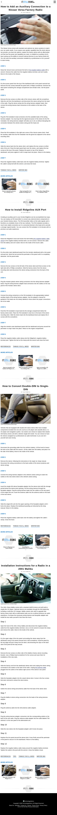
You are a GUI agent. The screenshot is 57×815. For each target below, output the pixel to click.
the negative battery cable (37, 70)
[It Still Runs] (28, 2)
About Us (11, 805)
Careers (29, 805)
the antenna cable (40, 667)
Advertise (17, 805)
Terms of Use (35, 805)
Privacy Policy (43, 805)
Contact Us (23, 805)
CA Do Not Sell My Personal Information (28, 806)
